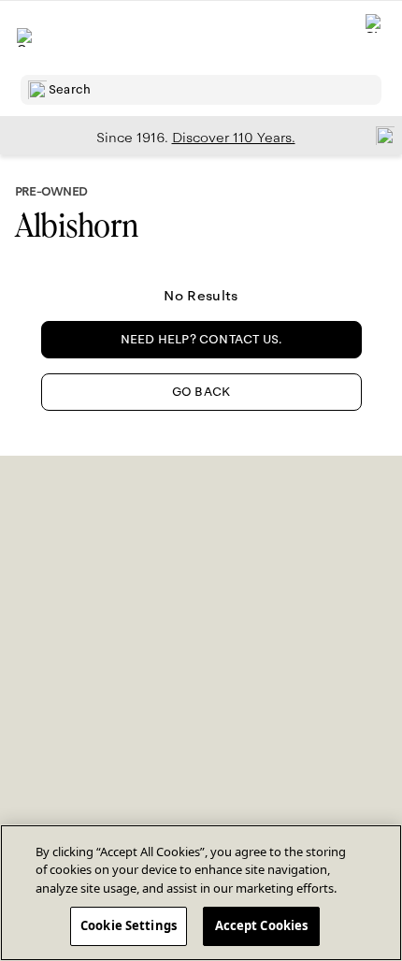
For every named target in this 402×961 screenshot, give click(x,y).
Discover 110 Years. (233, 137)
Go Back (201, 392)
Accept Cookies (262, 925)
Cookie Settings (128, 925)
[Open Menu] (26, 37)
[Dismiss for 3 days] (379, 135)
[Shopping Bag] (375, 38)
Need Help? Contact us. (201, 339)
